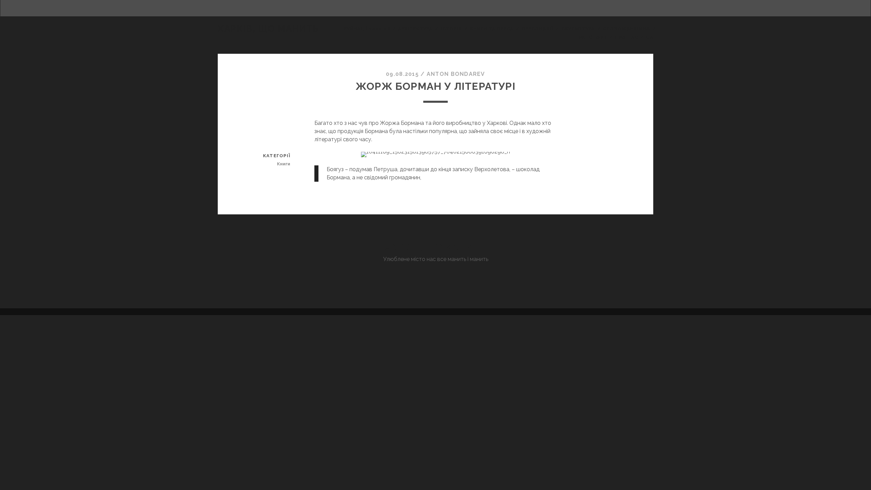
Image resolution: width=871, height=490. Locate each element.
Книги (283, 163)
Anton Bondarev (456, 74)
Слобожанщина (626, 28)
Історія (451, 28)
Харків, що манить (268, 28)
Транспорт (591, 37)
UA (649, 37)
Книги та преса (492, 28)
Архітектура (415, 28)
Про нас (626, 37)
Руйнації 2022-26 (367, 28)
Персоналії (537, 28)
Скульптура (578, 28)
